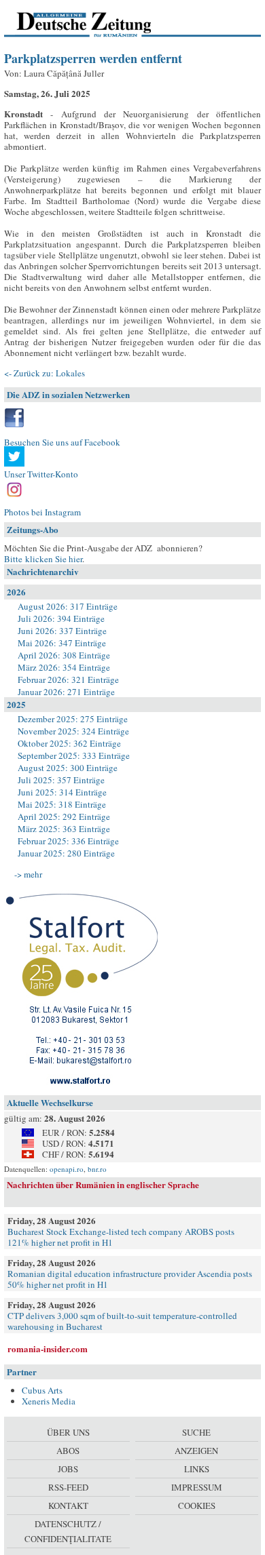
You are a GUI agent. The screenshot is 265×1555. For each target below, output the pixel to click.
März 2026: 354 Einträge (64, 667)
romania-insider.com (47, 1348)
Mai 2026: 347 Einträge (62, 642)
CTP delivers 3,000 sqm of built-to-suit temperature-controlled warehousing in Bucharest (122, 1321)
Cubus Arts (42, 1390)
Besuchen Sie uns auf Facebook (62, 442)
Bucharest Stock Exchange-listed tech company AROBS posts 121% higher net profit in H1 (120, 1236)
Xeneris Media (48, 1401)
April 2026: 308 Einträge (64, 655)
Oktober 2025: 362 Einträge (69, 743)
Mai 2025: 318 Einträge (62, 804)
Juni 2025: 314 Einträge (62, 792)
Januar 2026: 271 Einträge (66, 691)
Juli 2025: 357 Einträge (61, 779)
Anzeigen (196, 1450)
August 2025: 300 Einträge (68, 767)
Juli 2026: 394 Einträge (61, 618)
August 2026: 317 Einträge (68, 606)
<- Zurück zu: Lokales (44, 373)
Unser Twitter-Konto (41, 474)
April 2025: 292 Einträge (64, 816)
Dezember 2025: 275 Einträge (73, 718)
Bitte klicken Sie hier (43, 559)
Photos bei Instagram (42, 512)
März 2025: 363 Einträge (64, 828)
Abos (68, 1450)
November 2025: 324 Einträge (73, 731)
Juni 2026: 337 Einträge (62, 630)
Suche (196, 1432)
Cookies (196, 1505)
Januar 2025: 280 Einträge (66, 853)
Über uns (68, 1432)
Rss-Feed (68, 1487)
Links (196, 1469)
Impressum (196, 1487)
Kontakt (68, 1505)
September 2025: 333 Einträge (74, 755)
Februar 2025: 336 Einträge (68, 840)
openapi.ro (67, 1169)
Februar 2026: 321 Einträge (68, 679)
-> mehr (28, 874)
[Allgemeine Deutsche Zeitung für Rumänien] (97, 23)
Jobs (68, 1469)
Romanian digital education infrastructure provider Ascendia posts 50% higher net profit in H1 (129, 1279)
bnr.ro (97, 1169)
